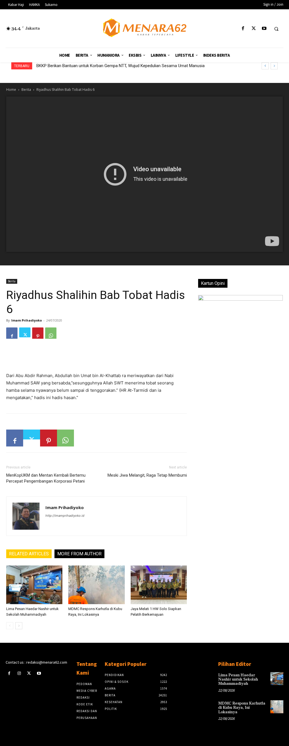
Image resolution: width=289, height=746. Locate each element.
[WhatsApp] (50, 333)
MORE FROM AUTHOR (79, 553)
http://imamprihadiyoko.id (64, 516)
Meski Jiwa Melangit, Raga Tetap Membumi (147, 475)
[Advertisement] (96, 357)
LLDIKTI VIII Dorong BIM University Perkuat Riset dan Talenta (93, 65)
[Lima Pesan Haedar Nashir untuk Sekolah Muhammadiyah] (34, 584)
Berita (26, 89)
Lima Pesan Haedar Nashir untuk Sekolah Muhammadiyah (238, 679)
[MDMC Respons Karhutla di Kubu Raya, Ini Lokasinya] (96, 584)
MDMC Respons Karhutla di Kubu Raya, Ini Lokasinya (241, 708)
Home (11, 89)
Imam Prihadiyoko (26, 320)
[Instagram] (19, 673)
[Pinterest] (37, 333)
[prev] (265, 65)
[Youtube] (264, 28)
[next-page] (18, 625)
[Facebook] (243, 28)
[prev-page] (9, 625)
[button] (276, 29)
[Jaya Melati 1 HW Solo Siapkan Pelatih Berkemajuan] (159, 584)
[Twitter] (253, 28)
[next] (274, 65)
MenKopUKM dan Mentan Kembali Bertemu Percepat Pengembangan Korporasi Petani (46, 478)
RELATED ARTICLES (29, 553)
